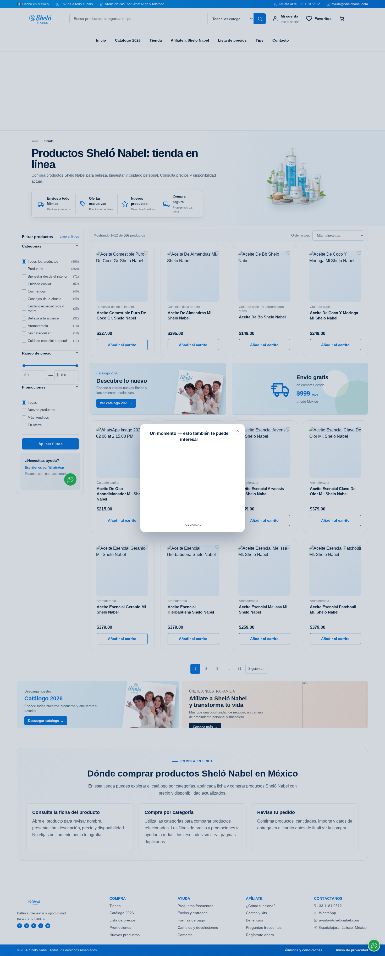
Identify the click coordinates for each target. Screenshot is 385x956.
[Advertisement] (192, 483)
